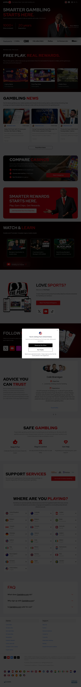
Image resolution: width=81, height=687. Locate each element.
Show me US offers (40, 345)
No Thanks (40, 350)
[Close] (57, 330)
